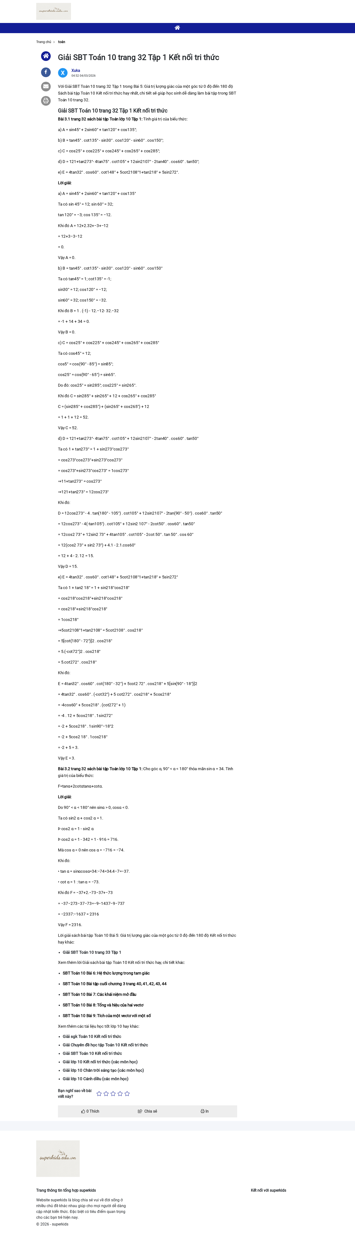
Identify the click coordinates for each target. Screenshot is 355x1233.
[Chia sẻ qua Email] (46, 86)
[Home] (46, 56)
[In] (46, 101)
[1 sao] (99, 1093)
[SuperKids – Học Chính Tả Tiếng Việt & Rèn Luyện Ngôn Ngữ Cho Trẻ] (53, 11)
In (207, 1111)
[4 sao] (120, 1093)
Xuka (75, 70)
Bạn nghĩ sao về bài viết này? (75, 1093)
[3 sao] (113, 1093)
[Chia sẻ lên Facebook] (46, 72)
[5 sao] (127, 1093)
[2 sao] (106, 1093)
